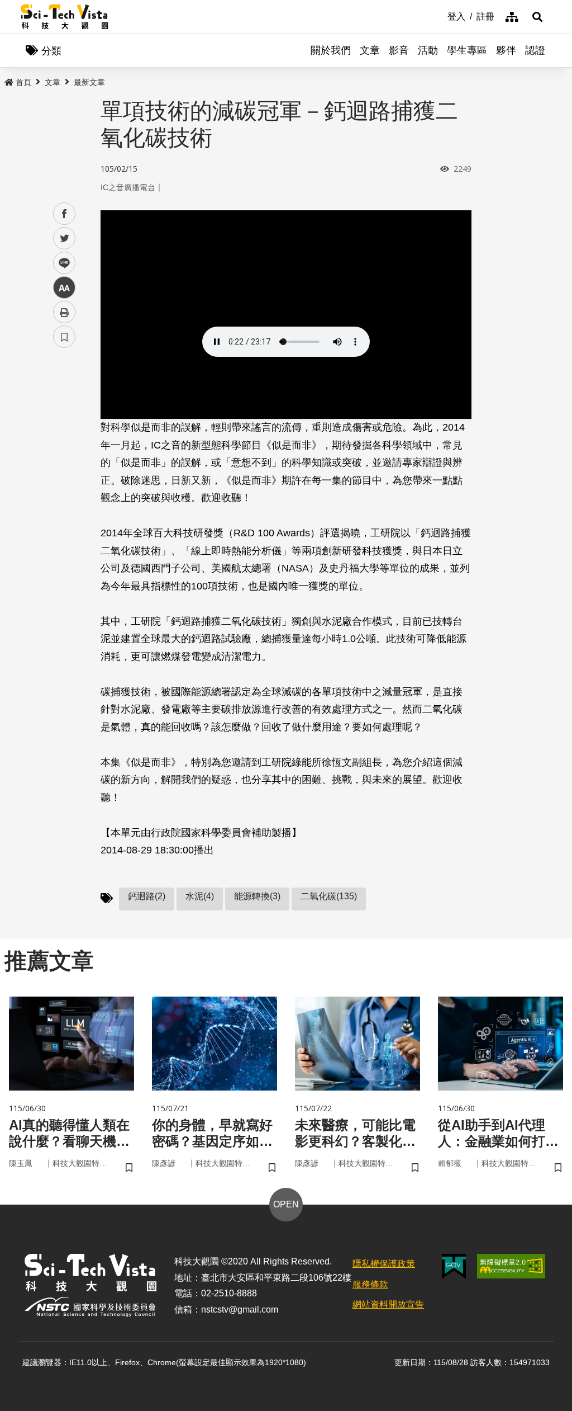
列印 (64, 312)
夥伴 (506, 50)
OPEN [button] (286, 1204)
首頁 (23, 82)
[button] (537, 17)
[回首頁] (64, 17)
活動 (428, 50)
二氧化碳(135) (329, 896)
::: (439, 16)
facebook (64, 214)
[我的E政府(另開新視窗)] (454, 1266)
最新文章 (89, 82)
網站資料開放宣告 (388, 1304)
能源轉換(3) (257, 896)
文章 (370, 50)
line (61, 263)
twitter (64, 238)
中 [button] (64, 287)
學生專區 (467, 50)
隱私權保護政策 (383, 1263)
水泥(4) (199, 896)
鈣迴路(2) (146, 896)
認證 (535, 50)
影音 (399, 50)
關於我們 (331, 50)
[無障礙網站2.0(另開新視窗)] (511, 1266)
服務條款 (370, 1284)
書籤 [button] (64, 336)
